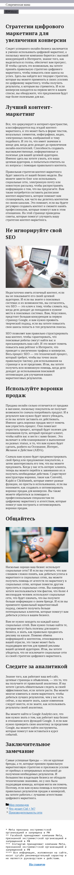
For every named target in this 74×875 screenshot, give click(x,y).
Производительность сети (25, 812)
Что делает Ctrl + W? (22, 808)
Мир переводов (19, 805)
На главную (37, 864)
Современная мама (18, 4)
